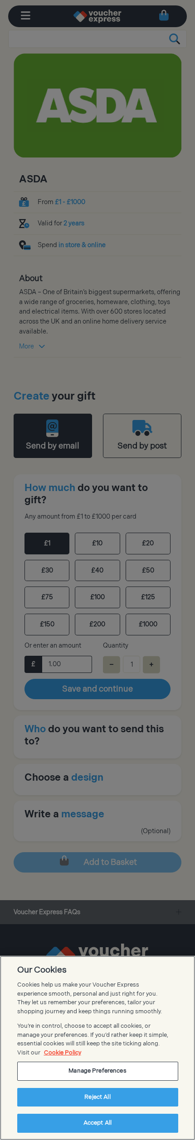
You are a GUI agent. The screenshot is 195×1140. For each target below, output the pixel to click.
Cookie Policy (62, 1052)
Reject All (97, 1097)
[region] (97, 1048)
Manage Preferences (97, 1070)
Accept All (97, 1122)
